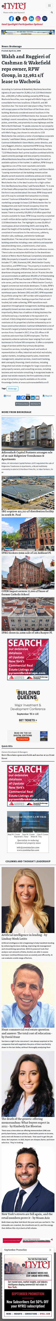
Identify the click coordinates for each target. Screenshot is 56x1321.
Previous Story (23, 404)
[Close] (50, 1250)
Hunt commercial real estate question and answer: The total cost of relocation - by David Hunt (27, 1033)
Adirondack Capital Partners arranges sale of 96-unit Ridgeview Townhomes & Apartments (27, 455)
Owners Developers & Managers (15, 752)
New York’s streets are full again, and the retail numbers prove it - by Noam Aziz (27, 1216)
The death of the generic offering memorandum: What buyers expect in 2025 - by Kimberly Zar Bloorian (25, 1122)
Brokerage (12, 388)
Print (8, 395)
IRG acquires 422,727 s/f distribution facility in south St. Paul (28, 513)
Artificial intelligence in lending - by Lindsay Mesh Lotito (24, 937)
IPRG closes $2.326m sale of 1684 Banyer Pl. (27, 632)
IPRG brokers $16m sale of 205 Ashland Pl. (26, 553)
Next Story (34, 404)
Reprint (48, 395)
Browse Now (22, 739)
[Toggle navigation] (49, 5)
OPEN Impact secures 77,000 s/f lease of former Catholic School (25, 592)
